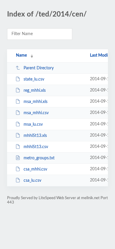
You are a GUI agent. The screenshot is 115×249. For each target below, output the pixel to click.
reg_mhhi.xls (35, 91)
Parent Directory (39, 68)
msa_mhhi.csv (36, 113)
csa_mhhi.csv (35, 169)
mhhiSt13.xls (35, 136)
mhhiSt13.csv (36, 147)
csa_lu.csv (32, 180)
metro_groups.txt (39, 158)
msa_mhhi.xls (35, 102)
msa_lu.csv (33, 124)
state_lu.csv (34, 79)
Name (21, 55)
